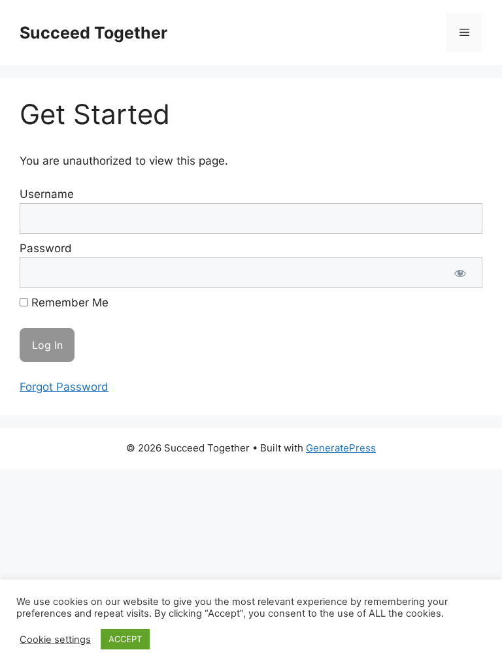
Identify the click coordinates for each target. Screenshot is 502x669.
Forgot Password (64, 386)
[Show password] (460, 273)
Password (46, 248)
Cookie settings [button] (55, 639)
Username (47, 194)
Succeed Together (93, 32)
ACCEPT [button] (125, 639)
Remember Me (68, 302)
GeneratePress (341, 448)
